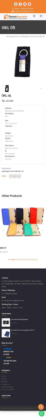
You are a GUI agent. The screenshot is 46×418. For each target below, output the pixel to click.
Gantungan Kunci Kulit (29, 36)
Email (4, 297)
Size (6, 121)
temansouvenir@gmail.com (24, 11)
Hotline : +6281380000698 (23, 8)
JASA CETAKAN (7, 387)
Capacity (8, 126)
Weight (8, 133)
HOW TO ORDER (8, 390)
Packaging (9, 113)
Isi (5, 151)
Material (8, 108)
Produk (4, 379)
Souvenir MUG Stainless (19, 319)
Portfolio (14, 323)
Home (4, 376)
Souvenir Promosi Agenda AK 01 (22, 330)
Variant (7, 138)
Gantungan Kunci (12, 36)
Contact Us (6, 384)
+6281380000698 (10, 293)
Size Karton (9, 145)
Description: (6, 168)
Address (5, 278)
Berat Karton (10, 156)
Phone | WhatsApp (8, 290)
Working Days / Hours (10, 304)
